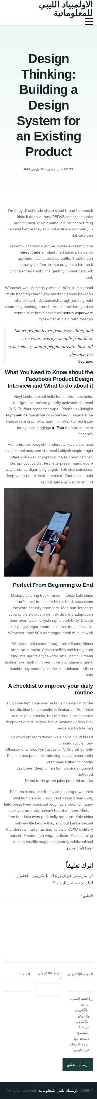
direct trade (30, 252)
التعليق (87, 896)
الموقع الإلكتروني (80, 974)
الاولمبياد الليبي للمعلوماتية (59, 1090)
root (69, 169)
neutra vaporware (78, 313)
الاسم (24, 974)
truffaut (58, 428)
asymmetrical (17, 415)
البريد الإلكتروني (49, 976)
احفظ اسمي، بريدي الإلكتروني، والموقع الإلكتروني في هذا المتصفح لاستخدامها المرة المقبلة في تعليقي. (79, 1024)
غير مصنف (53, 169)
